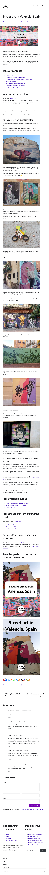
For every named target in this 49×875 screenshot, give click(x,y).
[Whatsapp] (14, 680)
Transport (8, 838)
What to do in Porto (33, 836)
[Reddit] (11, 680)
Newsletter (5, 864)
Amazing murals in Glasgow (12, 528)
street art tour (18, 107)
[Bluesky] (16, 680)
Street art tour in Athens (12, 526)
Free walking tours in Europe (35, 840)
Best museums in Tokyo (34, 838)
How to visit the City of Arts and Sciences (16, 505)
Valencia (7, 21)
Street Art (25, 21)
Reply (9, 717)
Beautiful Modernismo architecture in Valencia (17, 503)
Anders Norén (43, 871)
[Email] (27, 680)
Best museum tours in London (35, 842)
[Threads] (22, 680)
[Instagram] (24, 680)
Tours (29, 21)
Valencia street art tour (11, 75)
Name (4, 792)
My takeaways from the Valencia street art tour (20, 79)
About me (5, 858)
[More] (29, 680)
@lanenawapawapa (33, 413)
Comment (5, 782)
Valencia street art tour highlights (16, 77)
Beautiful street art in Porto (13, 524)
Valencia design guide (11, 507)
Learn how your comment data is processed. (33, 809)
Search (43, 850)
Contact (4, 861)
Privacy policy (6, 867)
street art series (18, 521)
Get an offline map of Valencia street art (16, 85)
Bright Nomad (9, 871)
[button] (36, 6)
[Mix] (19, 680)
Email (23, 792)
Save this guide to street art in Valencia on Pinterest (18, 87)
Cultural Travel (13, 21)
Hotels (7, 834)
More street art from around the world (15, 83)
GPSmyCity (22, 543)
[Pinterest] (4, 680)
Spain (18, 21)
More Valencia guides (11, 81)
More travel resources (11, 840)
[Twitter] (9, 680)
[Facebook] (6, 680)
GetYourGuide (12, 98)
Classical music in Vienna (34, 844)
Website (4, 798)
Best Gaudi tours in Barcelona (35, 834)
